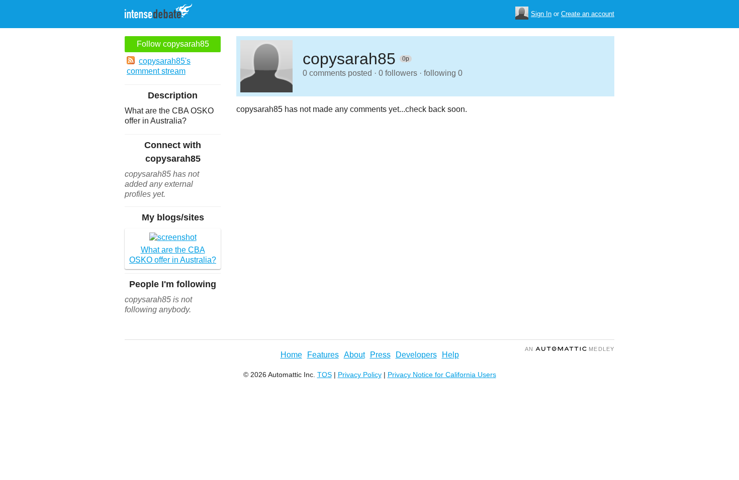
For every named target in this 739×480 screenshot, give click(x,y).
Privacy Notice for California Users (442, 375)
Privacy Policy (360, 375)
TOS (324, 375)
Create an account (587, 14)
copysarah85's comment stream (159, 66)
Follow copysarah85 (173, 44)
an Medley (569, 349)
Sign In (541, 14)
